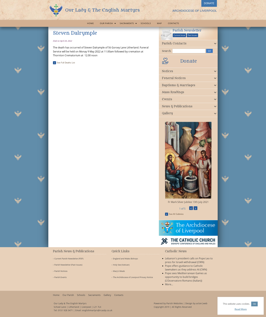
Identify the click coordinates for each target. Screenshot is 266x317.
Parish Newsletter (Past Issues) (68, 265)
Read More (241, 309)
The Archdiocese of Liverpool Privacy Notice (133, 277)
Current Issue (179, 35)
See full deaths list (66, 63)
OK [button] (254, 304)
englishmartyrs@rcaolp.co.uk (97, 310)
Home (90, 23)
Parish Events (60, 277)
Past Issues (192, 35)
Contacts (173, 23)
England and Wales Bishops (125, 259)
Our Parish (106, 23)
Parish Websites (174, 303)
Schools (146, 23)
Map (159, 23)
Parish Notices (60, 271)
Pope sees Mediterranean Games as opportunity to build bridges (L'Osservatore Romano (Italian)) (186, 277)
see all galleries (176, 214)
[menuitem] (90, 23)
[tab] (188, 43)
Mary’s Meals (119, 271)
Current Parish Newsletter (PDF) (68, 259)
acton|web (201, 303)
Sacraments (127, 23)
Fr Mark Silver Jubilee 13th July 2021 (188, 202)
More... (169, 284)
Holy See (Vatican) (121, 265)
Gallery (107, 295)
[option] (188, 163)
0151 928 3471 (65, 310)
